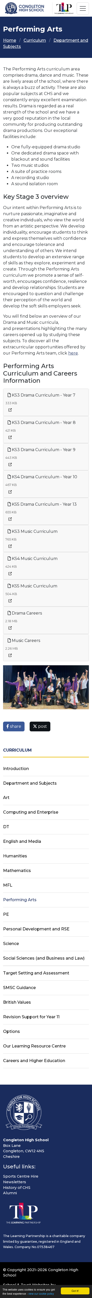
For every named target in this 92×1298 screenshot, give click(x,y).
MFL (7, 885)
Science (11, 943)
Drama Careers (26, 613)
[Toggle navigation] (83, 8)
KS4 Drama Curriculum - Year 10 (44, 476)
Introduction (16, 768)
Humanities (15, 856)
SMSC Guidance (19, 987)
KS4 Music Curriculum (34, 558)
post (42, 726)
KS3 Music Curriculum (34, 531)
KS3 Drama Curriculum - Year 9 (43, 449)
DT (6, 826)
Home (9, 40)
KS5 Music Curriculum (34, 586)
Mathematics (17, 870)
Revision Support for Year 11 (31, 1016)
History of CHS (16, 1187)
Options (11, 1031)
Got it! (75, 1291)
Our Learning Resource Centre (34, 1046)
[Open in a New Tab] (10, 410)
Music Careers (25, 640)
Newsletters (14, 1182)
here (73, 353)
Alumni (10, 1193)
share (15, 726)
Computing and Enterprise (30, 812)
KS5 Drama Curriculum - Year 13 (44, 504)
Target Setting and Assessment (36, 973)
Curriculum (35, 40)
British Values (17, 1002)
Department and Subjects (30, 783)
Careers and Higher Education (34, 1060)
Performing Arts (20, 899)
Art (6, 797)
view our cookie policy (41, 1293)
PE (6, 914)
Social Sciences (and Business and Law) (44, 958)
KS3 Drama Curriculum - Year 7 (43, 395)
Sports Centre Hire (20, 1176)
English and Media (22, 841)
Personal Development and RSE (36, 929)
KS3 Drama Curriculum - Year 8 (43, 422)
